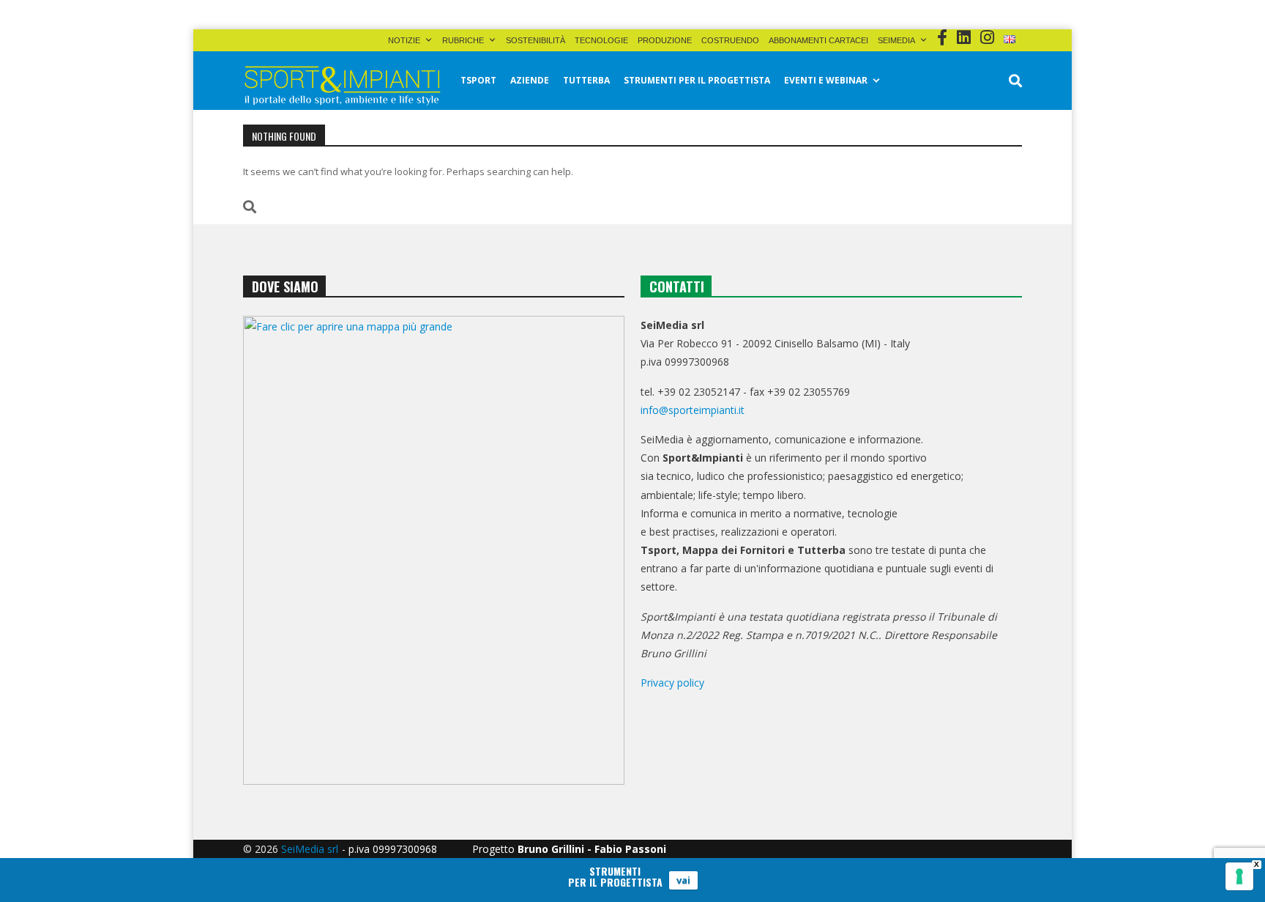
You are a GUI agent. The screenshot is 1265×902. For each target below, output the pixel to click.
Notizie (404, 40)
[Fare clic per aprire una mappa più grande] (433, 550)
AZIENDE (529, 80)
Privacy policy (672, 683)
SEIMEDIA (896, 40)
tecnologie (601, 40)
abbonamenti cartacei (818, 40)
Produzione (665, 40)
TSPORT (478, 80)
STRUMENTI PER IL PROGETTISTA (697, 80)
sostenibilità (535, 40)
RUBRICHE (463, 40)
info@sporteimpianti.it (693, 410)
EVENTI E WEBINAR (825, 80)
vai (683, 880)
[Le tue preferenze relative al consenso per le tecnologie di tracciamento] (1239, 876)
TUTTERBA (586, 80)
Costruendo (730, 40)
